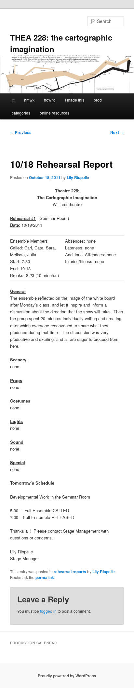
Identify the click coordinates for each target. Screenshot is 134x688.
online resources (54, 112)
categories (21, 112)
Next (117, 132)
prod (98, 100)
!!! (13, 100)
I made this (74, 100)
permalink (44, 577)
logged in (48, 611)
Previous (21, 132)
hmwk (29, 100)
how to (50, 100)
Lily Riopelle (78, 177)
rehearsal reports (70, 571)
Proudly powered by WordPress (67, 676)
